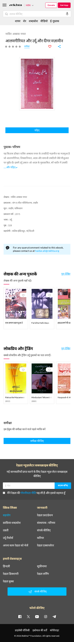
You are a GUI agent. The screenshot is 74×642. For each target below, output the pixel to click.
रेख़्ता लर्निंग (43, 573)
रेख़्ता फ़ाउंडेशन (45, 515)
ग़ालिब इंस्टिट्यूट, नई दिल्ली (23, 231)
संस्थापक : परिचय (46, 522)
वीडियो (44, 21)
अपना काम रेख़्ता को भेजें (15, 545)
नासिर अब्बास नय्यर (19, 197)
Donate (51, 5)
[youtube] (37, 616)
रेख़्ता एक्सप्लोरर (45, 545)
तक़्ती (5, 530)
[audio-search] (67, 14)
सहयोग (6, 515)
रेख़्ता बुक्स (8, 581)
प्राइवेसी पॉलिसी (22, 630)
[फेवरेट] (51, 46)
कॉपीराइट (54, 630)
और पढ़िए (10, 167)
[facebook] (20, 616)
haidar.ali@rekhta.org (47, 250)
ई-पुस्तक (54, 21)
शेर (24, 21)
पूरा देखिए (65, 274)
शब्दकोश (33, 21)
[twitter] (28, 616)
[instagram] (45, 616)
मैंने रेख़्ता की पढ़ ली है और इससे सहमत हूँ (36, 492)
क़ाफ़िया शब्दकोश (12, 522)
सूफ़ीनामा (42, 566)
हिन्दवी (6, 566)
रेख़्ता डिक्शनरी (10, 573)
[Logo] (16, 5)
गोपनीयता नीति (28, 492)
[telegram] (54, 616)
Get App (64, 5)
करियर (40, 537)
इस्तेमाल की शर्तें (40, 630)
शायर (17, 21)
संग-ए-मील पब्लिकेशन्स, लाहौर (25, 202)
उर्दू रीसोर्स (8, 537)
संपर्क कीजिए (44, 530)
